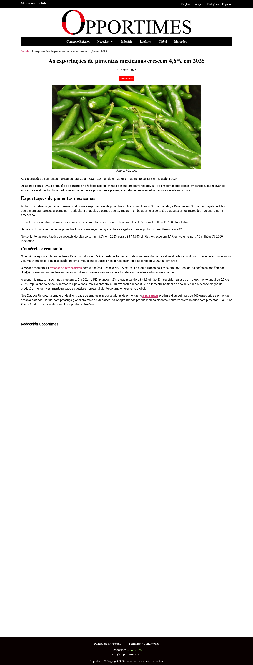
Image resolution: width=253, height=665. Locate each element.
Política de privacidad (107, 643)
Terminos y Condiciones (144, 643)
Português (213, 4)
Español (227, 4)
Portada (25, 51)
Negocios (103, 41)
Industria (126, 41)
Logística (145, 41)
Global (163, 41)
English (185, 4)
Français (198, 4)
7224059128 (134, 649)
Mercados (180, 41)
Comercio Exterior (78, 41)
